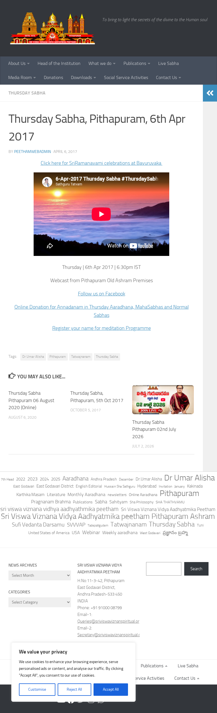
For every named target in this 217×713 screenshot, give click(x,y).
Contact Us (166, 77)
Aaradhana (75, 478)
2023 (32, 479)
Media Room (20, 77)
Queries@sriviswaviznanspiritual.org (109, 621)
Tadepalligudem (98, 525)
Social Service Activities (126, 77)
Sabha (101, 501)
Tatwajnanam (80, 357)
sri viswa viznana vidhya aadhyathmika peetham (59, 509)
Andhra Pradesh (104, 479)
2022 (20, 479)
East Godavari (23, 486)
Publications (134, 63)
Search (196, 568)
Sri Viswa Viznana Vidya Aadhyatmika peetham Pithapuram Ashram (108, 516)
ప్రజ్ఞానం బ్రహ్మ (175, 532)
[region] (73, 672)
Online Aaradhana (143, 494)
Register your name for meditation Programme (101, 328)
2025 (55, 479)
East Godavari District (54, 486)
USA (76, 532)
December (126, 479)
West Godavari (150, 533)
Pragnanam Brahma (51, 501)
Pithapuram (57, 357)
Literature (56, 494)
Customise (37, 689)
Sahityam (118, 501)
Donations (53, 77)
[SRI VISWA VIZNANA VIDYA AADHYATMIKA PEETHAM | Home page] (52, 28)
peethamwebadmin (32, 151)
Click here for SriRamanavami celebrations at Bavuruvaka (101, 163)
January (179, 486)
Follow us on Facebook (101, 294)
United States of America (49, 532)
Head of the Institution (59, 63)
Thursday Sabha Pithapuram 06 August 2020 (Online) (31, 400)
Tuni (200, 525)
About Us (16, 63)
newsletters (117, 495)
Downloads (81, 77)
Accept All (111, 689)
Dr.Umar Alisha (149, 479)
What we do (99, 63)
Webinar (91, 532)
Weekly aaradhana (120, 532)
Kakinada (195, 486)
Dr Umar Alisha (33, 357)
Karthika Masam (30, 494)
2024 (44, 479)
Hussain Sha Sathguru (119, 486)
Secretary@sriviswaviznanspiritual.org (110, 634)
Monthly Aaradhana (86, 494)
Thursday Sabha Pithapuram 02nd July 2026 (154, 429)
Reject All (74, 689)
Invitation (165, 486)
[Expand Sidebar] (210, 93)
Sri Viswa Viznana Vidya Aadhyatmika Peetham (168, 509)
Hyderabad (147, 486)
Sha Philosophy (141, 502)
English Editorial (89, 486)
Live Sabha (168, 63)
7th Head (7, 479)
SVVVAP (76, 524)
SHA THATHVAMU (170, 502)
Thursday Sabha (26, 93)
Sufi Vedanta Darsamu (38, 524)
